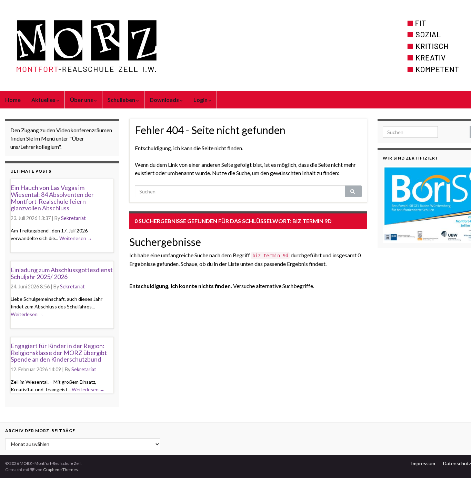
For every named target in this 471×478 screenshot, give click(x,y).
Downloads (165, 99)
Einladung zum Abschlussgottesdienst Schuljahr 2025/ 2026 (62, 273)
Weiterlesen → (75, 238)
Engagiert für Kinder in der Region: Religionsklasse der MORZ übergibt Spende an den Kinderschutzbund (59, 352)
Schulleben (122, 99)
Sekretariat (73, 218)
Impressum (423, 463)
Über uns (82, 99)
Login (201, 99)
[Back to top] (455, 462)
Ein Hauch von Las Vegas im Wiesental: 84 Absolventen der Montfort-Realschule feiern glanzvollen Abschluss (52, 198)
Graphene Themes (60, 469)
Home (13, 99)
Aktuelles (44, 99)
